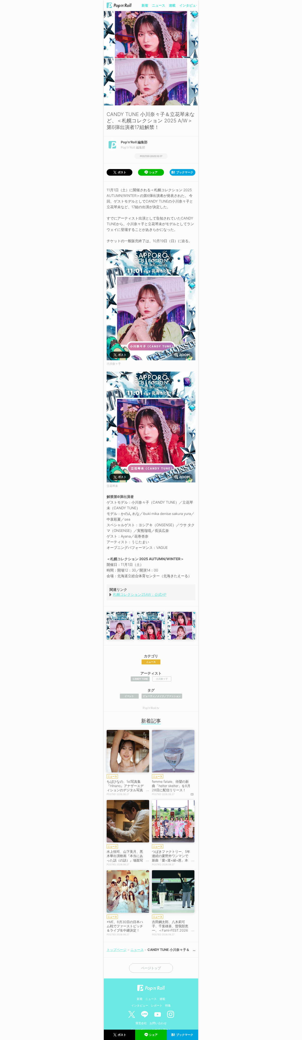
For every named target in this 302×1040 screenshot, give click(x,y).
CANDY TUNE (140, 678)
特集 (168, 1005)
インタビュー (189, 5)
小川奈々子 (162, 678)
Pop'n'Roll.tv (151, 708)
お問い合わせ (158, 1023)
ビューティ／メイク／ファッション (162, 696)
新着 (145, 5)
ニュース (158, 5)
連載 (172, 5)
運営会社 (141, 1023)
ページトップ (151, 968)
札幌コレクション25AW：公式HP (139, 594)
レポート (156, 1005)
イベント (129, 696)
